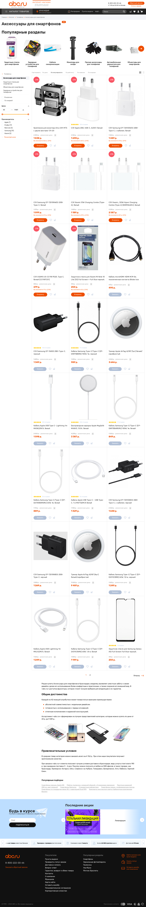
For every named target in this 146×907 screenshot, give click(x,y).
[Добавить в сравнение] (54, 145)
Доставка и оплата (52, 865)
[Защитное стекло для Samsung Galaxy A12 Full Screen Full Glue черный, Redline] (126, 620)
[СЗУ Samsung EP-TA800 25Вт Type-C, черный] (51, 322)
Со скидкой (8, 100)
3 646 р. (113, 362)
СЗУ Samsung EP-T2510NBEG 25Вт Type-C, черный (48, 576)
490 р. (112, 287)
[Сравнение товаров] (130, 12)
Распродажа (75, 11)
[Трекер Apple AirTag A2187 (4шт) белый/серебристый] (88, 545)
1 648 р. (113, 511)
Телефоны (7, 74)
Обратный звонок (136, 3)
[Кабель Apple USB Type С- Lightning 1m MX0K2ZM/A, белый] (51, 397)
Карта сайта (50, 882)
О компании (50, 876)
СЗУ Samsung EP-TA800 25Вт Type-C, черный (50, 352)
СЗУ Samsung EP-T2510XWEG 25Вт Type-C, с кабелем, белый (123, 129)
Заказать (115, 294)
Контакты (49, 874)
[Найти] (124, 11)
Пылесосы (87, 865)
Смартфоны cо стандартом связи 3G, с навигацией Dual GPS (64, 789)
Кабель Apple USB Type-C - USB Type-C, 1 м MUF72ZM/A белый (87, 501)
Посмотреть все (10, 137)
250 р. (74, 287)
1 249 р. (113, 585)
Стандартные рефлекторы (89, 787)
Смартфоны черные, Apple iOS (53, 785)
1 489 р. (113, 138)
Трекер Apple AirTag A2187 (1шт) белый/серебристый (126, 352)
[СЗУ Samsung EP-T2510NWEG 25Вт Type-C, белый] (51, 173)
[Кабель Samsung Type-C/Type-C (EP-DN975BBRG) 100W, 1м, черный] (88, 322)
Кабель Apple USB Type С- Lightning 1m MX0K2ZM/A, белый (50, 427)
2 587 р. (113, 212)
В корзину (40, 146)
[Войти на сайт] (138, 11)
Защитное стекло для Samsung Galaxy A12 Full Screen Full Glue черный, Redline (125, 650)
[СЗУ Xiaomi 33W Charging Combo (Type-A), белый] (88, 173)
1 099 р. (38, 212)
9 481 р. (75, 585)
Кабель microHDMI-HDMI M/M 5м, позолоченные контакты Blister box (124, 278)
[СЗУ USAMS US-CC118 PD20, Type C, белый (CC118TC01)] (51, 248)
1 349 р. (38, 362)
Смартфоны (88, 859)
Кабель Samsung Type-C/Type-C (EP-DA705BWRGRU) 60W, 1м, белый (50, 501)
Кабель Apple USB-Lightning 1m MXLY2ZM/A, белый (47, 650)
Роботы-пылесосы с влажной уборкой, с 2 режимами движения (90, 785)
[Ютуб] (16, 877)
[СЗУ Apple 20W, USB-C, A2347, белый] (88, 99)
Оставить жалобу (52, 885)
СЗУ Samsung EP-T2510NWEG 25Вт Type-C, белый (48, 203)
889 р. (37, 511)
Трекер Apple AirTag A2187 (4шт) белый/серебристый (85, 576)
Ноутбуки (87, 868)
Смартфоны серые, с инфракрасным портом (117, 787)
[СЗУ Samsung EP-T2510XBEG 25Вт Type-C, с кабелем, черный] (126, 471)
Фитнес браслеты (90, 871)
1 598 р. (38, 436)
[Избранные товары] (134, 12)
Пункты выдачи (87, 11)
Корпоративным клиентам (56, 891)
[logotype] (17, 4)
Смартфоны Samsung (68, 787)
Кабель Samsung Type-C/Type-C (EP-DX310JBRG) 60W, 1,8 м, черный (125, 576)
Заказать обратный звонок (16, 867)
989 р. (74, 362)
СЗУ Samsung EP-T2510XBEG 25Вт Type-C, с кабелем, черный (123, 501)
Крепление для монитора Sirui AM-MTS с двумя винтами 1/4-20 (50, 129)
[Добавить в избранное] (50, 145)
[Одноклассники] (11, 877)
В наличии (8, 97)
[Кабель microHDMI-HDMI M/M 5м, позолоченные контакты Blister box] (126, 248)
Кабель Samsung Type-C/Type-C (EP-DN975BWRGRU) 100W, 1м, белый (125, 427)
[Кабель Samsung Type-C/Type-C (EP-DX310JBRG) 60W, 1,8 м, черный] (126, 545)
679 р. (37, 287)
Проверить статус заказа (55, 862)
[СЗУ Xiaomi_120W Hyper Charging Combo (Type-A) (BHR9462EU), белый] (126, 173)
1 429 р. (75, 511)
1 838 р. (38, 138)
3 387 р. (75, 436)
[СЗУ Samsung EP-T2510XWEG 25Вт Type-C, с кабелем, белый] (126, 99)
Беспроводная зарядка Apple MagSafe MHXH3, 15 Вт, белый (87, 427)
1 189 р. (75, 212)
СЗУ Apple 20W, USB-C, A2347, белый (86, 128)
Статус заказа (136, 6)
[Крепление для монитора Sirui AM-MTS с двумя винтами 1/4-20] (51, 99)
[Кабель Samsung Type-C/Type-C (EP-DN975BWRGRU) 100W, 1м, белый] (126, 397)
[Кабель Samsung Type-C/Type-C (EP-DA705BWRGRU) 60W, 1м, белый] (51, 471)
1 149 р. (75, 660)
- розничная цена (43, 135)
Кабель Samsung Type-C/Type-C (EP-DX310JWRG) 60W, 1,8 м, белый (87, 650)
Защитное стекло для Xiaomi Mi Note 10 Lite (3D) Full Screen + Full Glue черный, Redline (88, 278)
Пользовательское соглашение (58, 888)
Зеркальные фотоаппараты (94, 862)
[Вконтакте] (7, 877)
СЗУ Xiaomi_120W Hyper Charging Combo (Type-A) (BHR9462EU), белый (124, 203)
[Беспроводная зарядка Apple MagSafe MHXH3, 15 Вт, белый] (88, 397)
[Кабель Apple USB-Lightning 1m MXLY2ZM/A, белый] (51, 620)
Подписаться (22, 825)
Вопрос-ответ (51, 868)
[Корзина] (142, 12)
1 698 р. (75, 138)
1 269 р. (38, 585)
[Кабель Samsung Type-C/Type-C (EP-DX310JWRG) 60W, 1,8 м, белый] (88, 620)
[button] (141, 49)
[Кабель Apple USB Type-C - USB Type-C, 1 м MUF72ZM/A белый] (88, 471)
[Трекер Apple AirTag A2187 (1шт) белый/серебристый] (126, 322)
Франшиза (49, 879)
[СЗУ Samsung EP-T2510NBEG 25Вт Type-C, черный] (51, 545)
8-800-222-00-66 (114, 3)
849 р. (112, 436)
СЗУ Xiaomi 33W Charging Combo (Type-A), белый (88, 203)
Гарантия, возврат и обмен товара (59, 871)
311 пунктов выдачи (45, 12)
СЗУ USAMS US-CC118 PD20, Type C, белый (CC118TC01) (49, 278)
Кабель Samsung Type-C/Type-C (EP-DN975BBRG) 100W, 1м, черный (87, 352)
